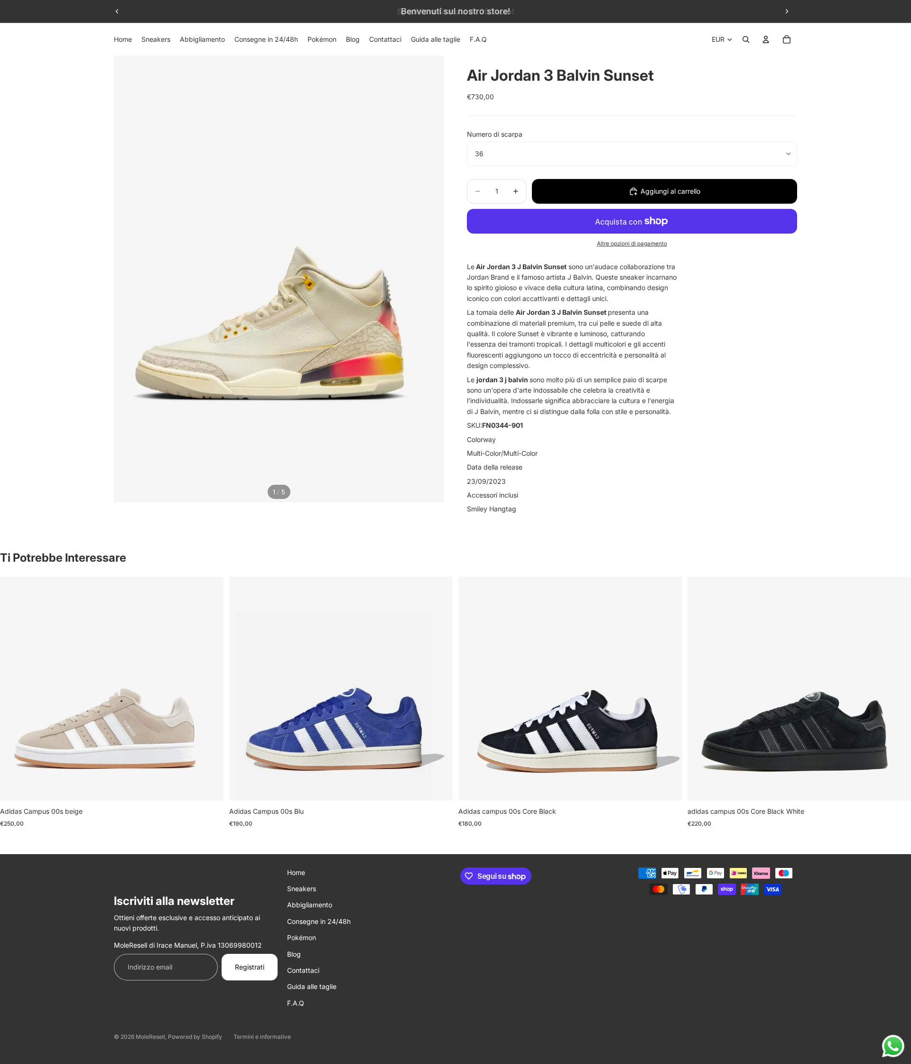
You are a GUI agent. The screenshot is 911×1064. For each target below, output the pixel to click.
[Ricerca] (745, 39)
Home (296, 872)
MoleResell (150, 1036)
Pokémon (301, 937)
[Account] (765, 39)
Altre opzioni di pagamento (632, 243)
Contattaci (303, 970)
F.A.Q (295, 1003)
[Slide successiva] (786, 11)
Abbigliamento (309, 905)
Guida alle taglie (311, 986)
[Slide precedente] (117, 11)
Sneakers (301, 889)
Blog (294, 954)
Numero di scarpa (494, 134)
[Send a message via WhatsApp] (893, 1046)
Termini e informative (262, 1036)
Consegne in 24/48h (319, 921)
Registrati (249, 967)
